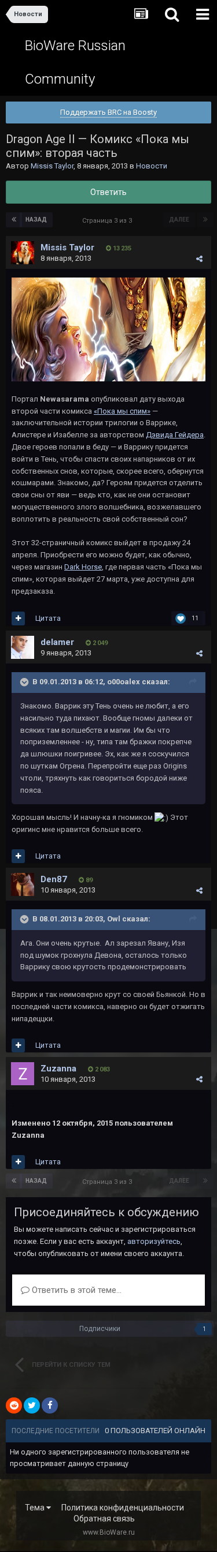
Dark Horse (83, 567)
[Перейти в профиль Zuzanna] (22, 1073)
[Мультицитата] (18, 618)
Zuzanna (58, 1068)
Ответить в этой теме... (76, 1290)
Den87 (54, 879)
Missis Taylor (52, 166)
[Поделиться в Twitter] (32, 1405)
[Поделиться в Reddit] (14, 1405)
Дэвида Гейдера (175, 434)
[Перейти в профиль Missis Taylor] (22, 252)
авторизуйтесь (154, 1241)
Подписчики (99, 1329)
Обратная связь (104, 1518)
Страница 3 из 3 (108, 220)
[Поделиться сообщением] (199, 258)
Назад (36, 219)
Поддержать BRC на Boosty (108, 112)
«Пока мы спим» (122, 411)
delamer (57, 642)
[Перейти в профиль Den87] (22, 884)
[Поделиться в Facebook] (50, 1405)
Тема (35, 1507)
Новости (151, 166)
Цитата (48, 618)
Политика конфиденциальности (122, 1507)
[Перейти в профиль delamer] (22, 647)
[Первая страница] (14, 219)
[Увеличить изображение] (108, 329)
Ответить (108, 192)
